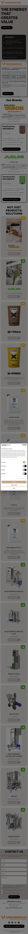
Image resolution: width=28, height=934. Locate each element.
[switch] (25, 466)
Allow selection (14, 485)
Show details (22, 478)
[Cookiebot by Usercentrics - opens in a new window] (21, 445)
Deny (14, 488)
